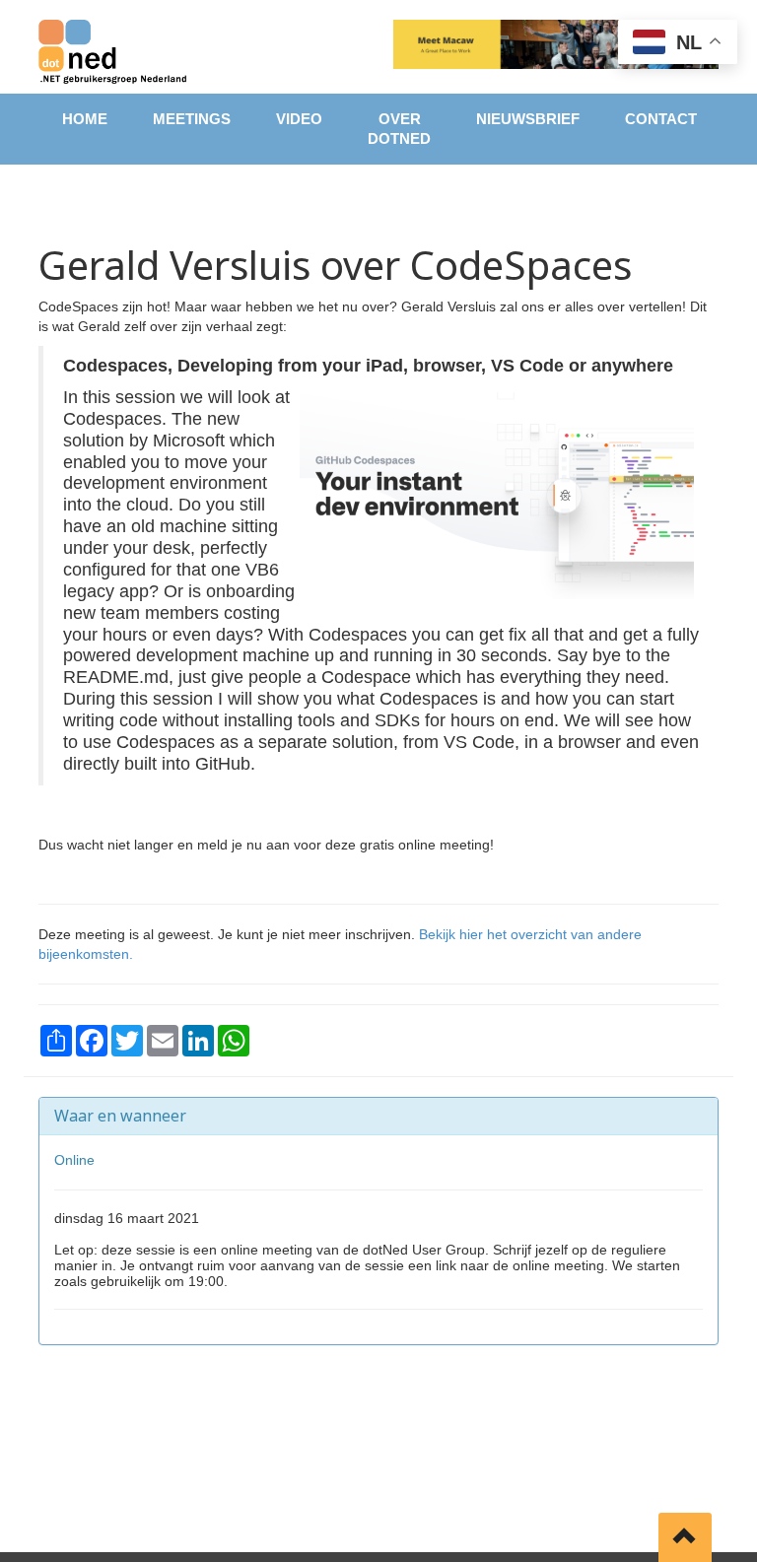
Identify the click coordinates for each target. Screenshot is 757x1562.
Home (84, 118)
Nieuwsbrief (528, 118)
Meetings (192, 118)
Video (299, 118)
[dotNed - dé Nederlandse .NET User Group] (112, 47)
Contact (661, 118)
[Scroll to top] (685, 1537)
